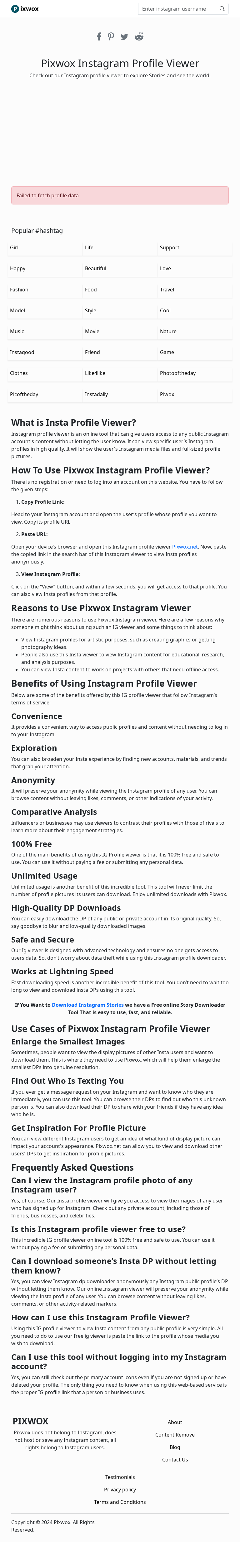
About (175, 1422)
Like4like (95, 373)
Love (165, 268)
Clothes (19, 373)
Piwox (167, 394)
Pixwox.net (185, 546)
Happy (17, 268)
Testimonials (120, 1477)
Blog (175, 1447)
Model (17, 310)
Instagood (22, 352)
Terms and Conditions (120, 1502)
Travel (167, 289)
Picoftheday (24, 394)
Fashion (19, 289)
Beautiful (95, 268)
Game (167, 352)
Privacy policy (120, 1489)
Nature (168, 331)
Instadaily (96, 394)
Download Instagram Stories (88, 1004)
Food (91, 289)
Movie (92, 331)
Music (17, 331)
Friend (92, 352)
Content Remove (175, 1434)
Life (89, 247)
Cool (165, 310)
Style (90, 310)
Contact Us (175, 1459)
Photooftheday (178, 373)
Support (169, 247)
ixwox (29, 8)
